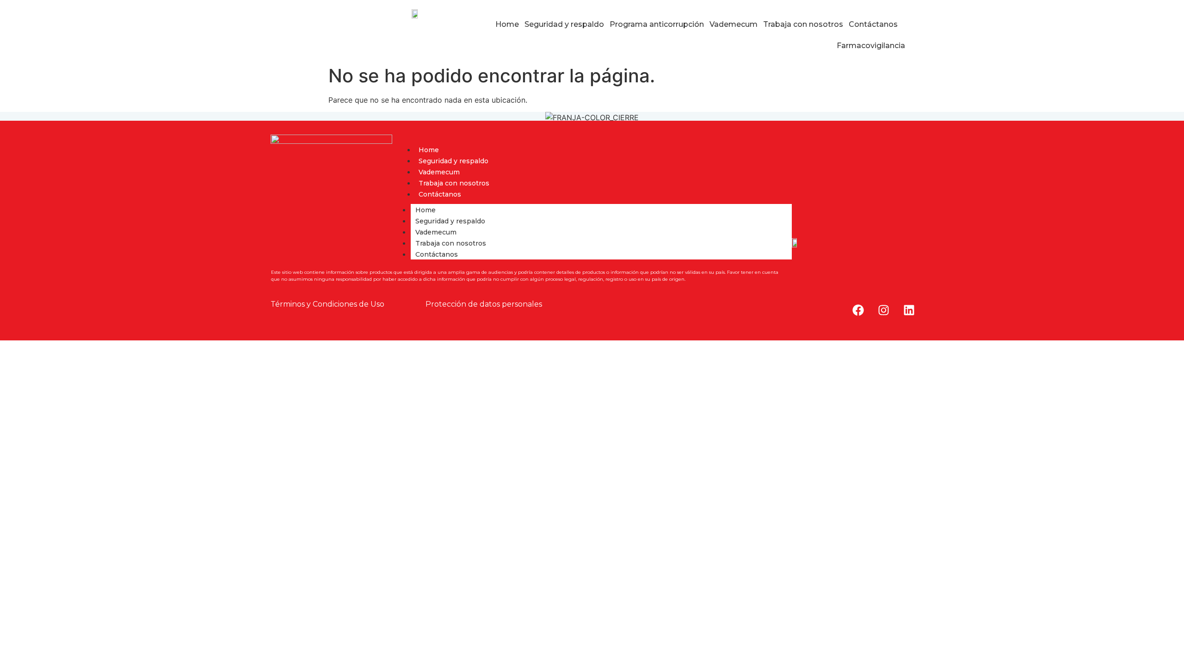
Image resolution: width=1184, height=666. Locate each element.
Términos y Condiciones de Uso (327, 304)
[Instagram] (883, 310)
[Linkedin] (908, 310)
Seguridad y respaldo (564, 24)
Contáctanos (873, 24)
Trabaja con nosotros (803, 24)
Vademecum (733, 24)
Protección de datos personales (484, 304)
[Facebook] (858, 310)
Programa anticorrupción (657, 24)
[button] (875, 24)
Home (507, 24)
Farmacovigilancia (871, 45)
